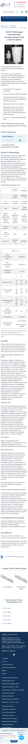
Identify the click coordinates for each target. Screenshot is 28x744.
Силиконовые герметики (8, 709)
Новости (4, 673)
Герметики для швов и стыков (10, 687)
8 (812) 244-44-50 (12, 634)
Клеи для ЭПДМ (6, 727)
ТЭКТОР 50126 (6, 608)
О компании (5, 658)
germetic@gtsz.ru (21, 6)
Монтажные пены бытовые (9, 718)
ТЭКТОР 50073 (6, 620)
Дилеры (4, 670)
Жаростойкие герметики (8, 712)
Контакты (5, 661)
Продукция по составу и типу (10, 702)
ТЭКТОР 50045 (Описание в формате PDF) (13, 558)
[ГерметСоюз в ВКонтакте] (14, 654)
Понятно (14, 740)
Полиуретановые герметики (9, 677)
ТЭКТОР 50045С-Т (7, 623)
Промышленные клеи (7, 724)
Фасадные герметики (8, 696)
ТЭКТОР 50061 (6, 616)
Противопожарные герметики (10, 699)
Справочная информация (9, 667)
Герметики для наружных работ (10, 683)
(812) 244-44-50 (21, 4)
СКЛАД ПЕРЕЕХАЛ (21, 2)
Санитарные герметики (8, 715)
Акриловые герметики (8, 706)
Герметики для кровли (8, 693)
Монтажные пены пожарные (9, 721)
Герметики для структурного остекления (13, 690)
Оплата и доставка (7, 664)
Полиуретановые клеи (8, 680)
